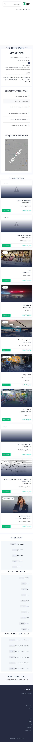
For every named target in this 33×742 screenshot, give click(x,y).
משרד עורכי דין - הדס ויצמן (24, 444)
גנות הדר (25, 77)
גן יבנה (23, 9)
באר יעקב (9, 77)
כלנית (25, 583)
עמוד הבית (28, 9)
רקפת (25, 618)
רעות (25, 589)
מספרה (5, 322)
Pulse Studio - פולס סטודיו (23, 200)
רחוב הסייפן (20, 550)
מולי (30, 270)
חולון (26, 82)
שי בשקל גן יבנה (27, 409)
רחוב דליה (20, 567)
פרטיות (30, 708)
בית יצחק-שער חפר (15, 79)
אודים (21, 77)
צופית (9, 75)
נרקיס (25, 600)
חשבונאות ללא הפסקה (25, 516)
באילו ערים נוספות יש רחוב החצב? (20, 119)
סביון (25, 629)
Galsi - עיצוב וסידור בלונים (24, 235)
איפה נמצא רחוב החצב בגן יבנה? (20, 125)
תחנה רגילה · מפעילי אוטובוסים (19, 640)
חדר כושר (6, 183)
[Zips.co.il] (26, 4)
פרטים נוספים (6, 210)
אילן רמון (25, 623)
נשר (10, 79)
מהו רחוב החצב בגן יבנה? (22, 96)
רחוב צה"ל (20, 561)
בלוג (31, 724)
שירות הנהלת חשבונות (8, 498)
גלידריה (5, 252)
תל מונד (17, 77)
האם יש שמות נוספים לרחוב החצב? (20, 107)
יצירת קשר (29, 727)
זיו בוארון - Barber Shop (24, 340)
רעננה (5, 77)
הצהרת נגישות (28, 730)
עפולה (28, 79)
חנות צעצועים (6, 392)
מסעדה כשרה (7, 357)
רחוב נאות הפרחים (20, 544)
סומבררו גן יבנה (27, 375)
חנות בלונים (6, 217)
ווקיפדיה (8, 70)
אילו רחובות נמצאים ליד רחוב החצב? (19, 113)
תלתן (25, 612)
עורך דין (5, 426)
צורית (13, 77)
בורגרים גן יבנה (27, 305)
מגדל (25, 79)
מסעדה (5, 287)
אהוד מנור (25, 578)
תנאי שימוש (29, 705)
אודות (30, 719)
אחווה (25, 595)
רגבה (22, 79)
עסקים (30, 722)
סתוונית (25, 606)
